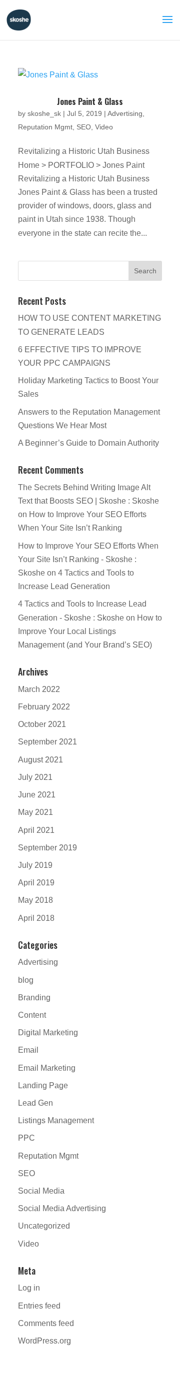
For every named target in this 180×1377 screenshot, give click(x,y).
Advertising (125, 113)
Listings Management (56, 1120)
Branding (34, 997)
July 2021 (35, 777)
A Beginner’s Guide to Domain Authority (88, 443)
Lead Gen (35, 1103)
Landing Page (43, 1085)
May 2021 (35, 812)
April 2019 (36, 882)
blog (26, 980)
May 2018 (35, 900)
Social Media (41, 1191)
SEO (83, 127)
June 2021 (37, 794)
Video (104, 127)
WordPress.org (44, 1341)
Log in (29, 1288)
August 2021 (40, 759)
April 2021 (36, 830)
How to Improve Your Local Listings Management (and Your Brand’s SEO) (90, 631)
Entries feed (39, 1306)
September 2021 (47, 741)
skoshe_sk (44, 113)
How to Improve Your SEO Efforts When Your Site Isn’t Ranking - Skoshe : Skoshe (88, 559)
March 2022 (39, 689)
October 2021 (42, 724)
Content (32, 1015)
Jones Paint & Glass (90, 101)
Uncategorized (44, 1226)
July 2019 (35, 865)
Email (28, 1050)
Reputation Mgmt (45, 127)
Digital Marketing (48, 1032)
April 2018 (36, 918)
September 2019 (47, 847)
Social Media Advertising (62, 1208)
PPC (26, 1138)
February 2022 (44, 706)
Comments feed (46, 1323)
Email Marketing (47, 1068)
